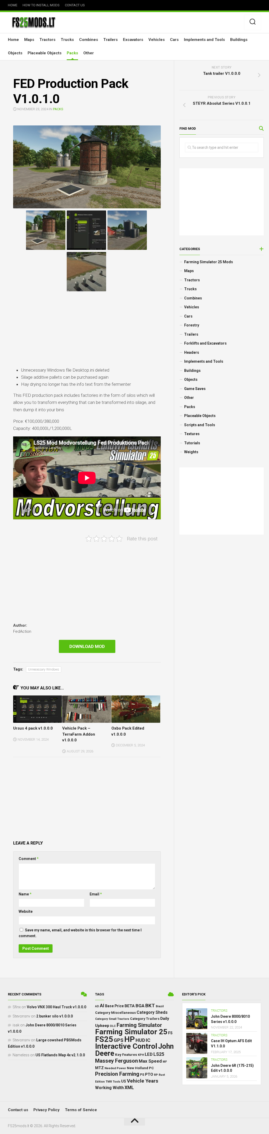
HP (129, 1039)
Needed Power (115, 1068)
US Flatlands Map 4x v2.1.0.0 (60, 1055)
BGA (140, 1005)
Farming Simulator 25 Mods (208, 262)
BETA (130, 1006)
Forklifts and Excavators (205, 343)
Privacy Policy (46, 1109)
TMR (109, 1081)
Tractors (47, 39)
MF (165, 1061)
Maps (29, 39)
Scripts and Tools (199, 425)
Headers (191, 352)
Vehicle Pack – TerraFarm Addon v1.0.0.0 (78, 734)
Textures (192, 434)
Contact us (75, 5)
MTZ (99, 1068)
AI (102, 1005)
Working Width (109, 1087)
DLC (113, 1026)
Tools (116, 1081)
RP (156, 1075)
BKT (150, 1006)
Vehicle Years (142, 1081)
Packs (72, 53)
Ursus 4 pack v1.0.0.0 (33, 728)
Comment (29, 859)
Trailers (110, 39)
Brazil (160, 1006)
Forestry (191, 325)
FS (170, 1033)
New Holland (137, 1068)
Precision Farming (117, 1074)
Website (26, 911)
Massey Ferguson (116, 1061)
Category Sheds (152, 1012)
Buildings (238, 39)
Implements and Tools (204, 39)
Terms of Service (81, 1109)
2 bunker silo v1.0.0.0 (54, 1016)
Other (88, 53)
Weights (191, 452)
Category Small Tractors (112, 1019)
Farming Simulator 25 (131, 1031)
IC (148, 1040)
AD (97, 1006)
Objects (15, 53)
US (123, 1081)
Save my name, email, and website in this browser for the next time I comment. (80, 933)
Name (25, 894)
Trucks (67, 39)
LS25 (158, 1054)
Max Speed (150, 1061)
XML (129, 1087)
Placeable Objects (44, 53)
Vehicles (156, 39)
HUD (140, 1040)
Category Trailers (144, 1019)
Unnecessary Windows (43, 669)
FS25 (104, 1039)
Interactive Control (126, 1046)
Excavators (133, 39)
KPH (141, 1055)
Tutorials (192, 443)
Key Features (126, 1055)
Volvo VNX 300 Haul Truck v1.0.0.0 (56, 1007)
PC (151, 1068)
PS (142, 1075)
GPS (118, 1040)
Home (12, 5)
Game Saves (195, 389)
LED (149, 1054)
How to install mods (41, 5)
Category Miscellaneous (115, 1013)
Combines (88, 39)
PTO (149, 1074)
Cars (174, 39)
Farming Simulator (139, 1025)
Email (96, 894)
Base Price (114, 1006)
